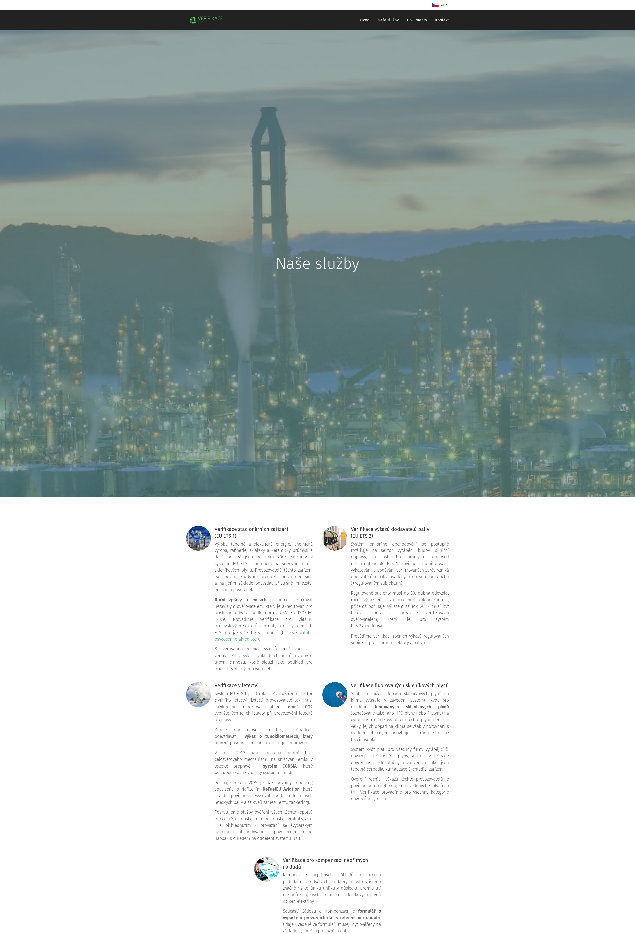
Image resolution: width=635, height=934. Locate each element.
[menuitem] (366, 20)
